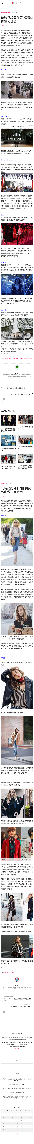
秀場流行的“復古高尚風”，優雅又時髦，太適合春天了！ (17, 1079)
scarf (10, 972)
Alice (3, 25)
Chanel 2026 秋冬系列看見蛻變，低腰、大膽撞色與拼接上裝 (8, 430)
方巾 (13, 972)
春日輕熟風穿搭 (14, 1093)
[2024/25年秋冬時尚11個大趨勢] (25, 419)
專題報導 (3, 12)
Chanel (6, 358)
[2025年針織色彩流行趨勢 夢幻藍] (8, 440)
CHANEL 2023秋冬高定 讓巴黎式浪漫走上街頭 (8, 467)
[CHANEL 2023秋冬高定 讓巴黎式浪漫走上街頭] (8, 459)
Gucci (10, 358)
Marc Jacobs (16, 358)
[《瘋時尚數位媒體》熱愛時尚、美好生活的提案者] (17, 3)
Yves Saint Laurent (12, 360)
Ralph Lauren (24, 358)
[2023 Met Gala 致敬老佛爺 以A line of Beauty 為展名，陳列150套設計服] (25, 458)
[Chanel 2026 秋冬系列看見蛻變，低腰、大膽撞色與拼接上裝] (8, 420)
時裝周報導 (7, 12)
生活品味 (3, 483)
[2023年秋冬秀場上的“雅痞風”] (25, 439)
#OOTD (6, 972)
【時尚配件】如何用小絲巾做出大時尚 (16, 490)
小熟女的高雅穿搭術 (14, 1084)
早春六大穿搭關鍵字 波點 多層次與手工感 (13, 1089)
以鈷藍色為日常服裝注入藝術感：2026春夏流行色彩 (15, 1097)
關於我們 (17, 1049)
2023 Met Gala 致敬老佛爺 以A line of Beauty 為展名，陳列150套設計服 (25, 467)
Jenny (3, 496)
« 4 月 (16, 1134)
